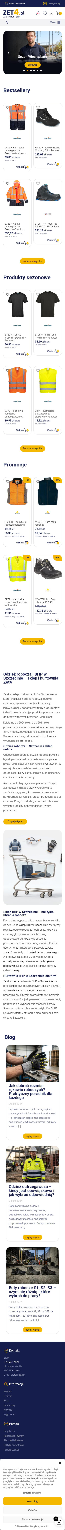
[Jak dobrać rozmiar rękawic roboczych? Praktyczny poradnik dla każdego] (32, 1080)
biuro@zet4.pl (18, 1374)
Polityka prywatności (39, 1526)
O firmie (8, 1396)
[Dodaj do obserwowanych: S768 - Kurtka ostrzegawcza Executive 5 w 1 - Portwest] (7, 183)
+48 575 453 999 (17, 3)
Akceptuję (32, 1501)
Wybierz (20, 167)
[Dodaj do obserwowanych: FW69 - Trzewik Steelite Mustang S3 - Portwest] (38, 107)
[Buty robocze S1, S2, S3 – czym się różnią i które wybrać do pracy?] (32, 1282)
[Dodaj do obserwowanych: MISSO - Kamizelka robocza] (38, 481)
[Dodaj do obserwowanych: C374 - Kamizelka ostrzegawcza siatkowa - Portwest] (38, 370)
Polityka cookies (22, 1526)
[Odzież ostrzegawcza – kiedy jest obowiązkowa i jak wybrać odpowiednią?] (32, 1181)
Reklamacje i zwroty (14, 1436)
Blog (6, 1400)
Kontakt (8, 1391)
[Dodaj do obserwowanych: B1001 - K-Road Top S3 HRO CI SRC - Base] (38, 183)
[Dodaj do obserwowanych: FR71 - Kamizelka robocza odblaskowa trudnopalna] (7, 559)
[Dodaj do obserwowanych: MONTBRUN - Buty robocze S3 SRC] (38, 559)
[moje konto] (52, 13)
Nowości (8, 1409)
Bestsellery (9, 1405)
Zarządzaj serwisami (32, 1493)
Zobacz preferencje (32, 1519)
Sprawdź (32, 64)
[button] (60, 1463)
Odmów (32, 1510)
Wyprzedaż (9, 1414)
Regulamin (9, 1431)
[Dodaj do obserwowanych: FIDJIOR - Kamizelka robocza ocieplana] (7, 481)
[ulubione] (45, 13)
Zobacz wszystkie (32, 261)
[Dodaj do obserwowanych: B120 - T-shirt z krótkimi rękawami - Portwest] (7, 294)
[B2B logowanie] (39, 13)
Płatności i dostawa (13, 1440)
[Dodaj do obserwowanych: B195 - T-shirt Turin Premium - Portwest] (38, 294)
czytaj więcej (33, 1136)
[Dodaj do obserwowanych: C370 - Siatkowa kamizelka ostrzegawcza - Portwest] (7, 370)
